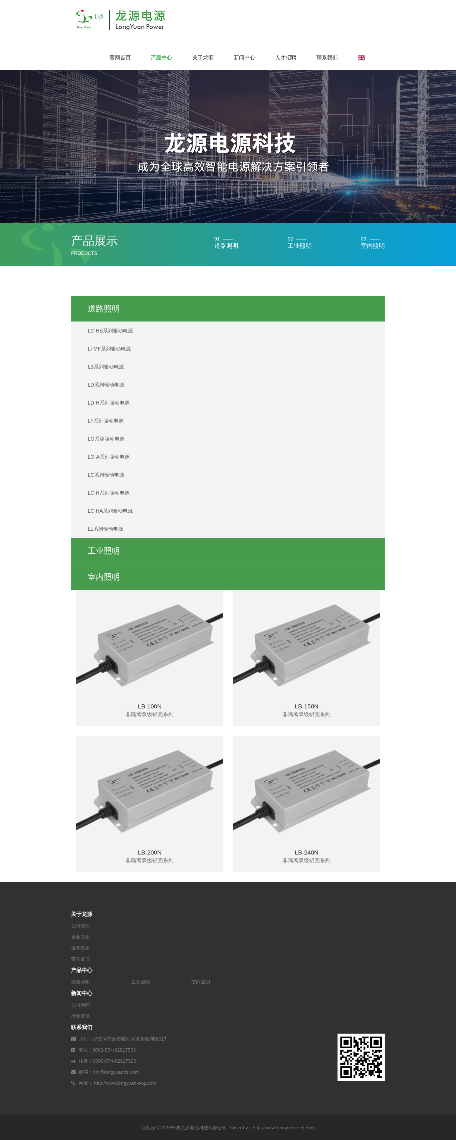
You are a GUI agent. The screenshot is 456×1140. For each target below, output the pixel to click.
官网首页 (120, 57)
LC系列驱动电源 (106, 475)
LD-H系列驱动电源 (109, 403)
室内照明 (104, 576)
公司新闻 (80, 1005)
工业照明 (104, 550)
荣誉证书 (80, 959)
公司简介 (80, 926)
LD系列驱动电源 (106, 385)
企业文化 (80, 937)
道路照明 (104, 308)
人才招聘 (285, 57)
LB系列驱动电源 (106, 367)
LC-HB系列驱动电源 (110, 331)
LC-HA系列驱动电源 (110, 511)
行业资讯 (80, 1016)
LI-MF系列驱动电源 (109, 349)
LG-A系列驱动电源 (109, 457)
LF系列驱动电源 (106, 421)
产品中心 (161, 57)
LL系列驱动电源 (105, 529)
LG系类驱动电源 (106, 439)
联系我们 (327, 57)
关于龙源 (203, 57)
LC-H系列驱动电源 (109, 493)
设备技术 (80, 948)
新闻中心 (244, 57)
